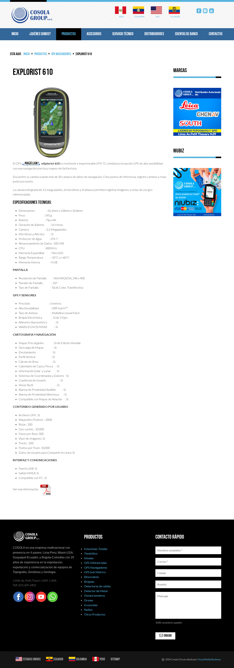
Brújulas (89, 581)
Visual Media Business (209, 659)
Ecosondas (91, 605)
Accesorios (94, 34)
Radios (88, 609)
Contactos (215, 34)
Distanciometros (94, 595)
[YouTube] (211, 10)
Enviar (167, 636)
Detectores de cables (97, 586)
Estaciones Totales (95, 549)
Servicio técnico (122, 34)
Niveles (89, 558)
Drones (88, 600)
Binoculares (91, 577)
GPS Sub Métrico (95, 572)
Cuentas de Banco (186, 34)
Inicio (15, 34)
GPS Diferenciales (95, 562)
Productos (69, 34)
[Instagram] (205, 10)
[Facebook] (199, 10)
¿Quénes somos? (40, 34)
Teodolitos (91, 553)
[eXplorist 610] (51, 122)
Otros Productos (94, 614)
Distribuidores (154, 34)
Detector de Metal (95, 591)
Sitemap (115, 659)
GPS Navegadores (61, 54)
